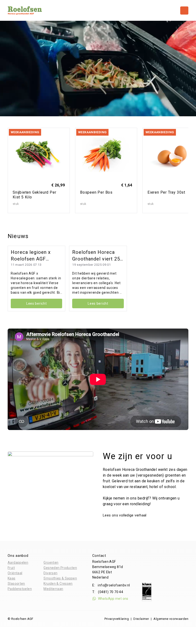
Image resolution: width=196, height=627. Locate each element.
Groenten (51, 562)
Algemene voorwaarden (170, 619)
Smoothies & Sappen (60, 578)
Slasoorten (16, 583)
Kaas (12, 578)
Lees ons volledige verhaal (125, 515)
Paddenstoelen (20, 589)
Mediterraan (53, 589)
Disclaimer (141, 619)
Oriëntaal (15, 573)
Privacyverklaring (116, 619)
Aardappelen (18, 562)
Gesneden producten (60, 568)
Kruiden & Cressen (58, 583)
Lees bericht (36, 303)
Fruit (11, 568)
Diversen (50, 573)
